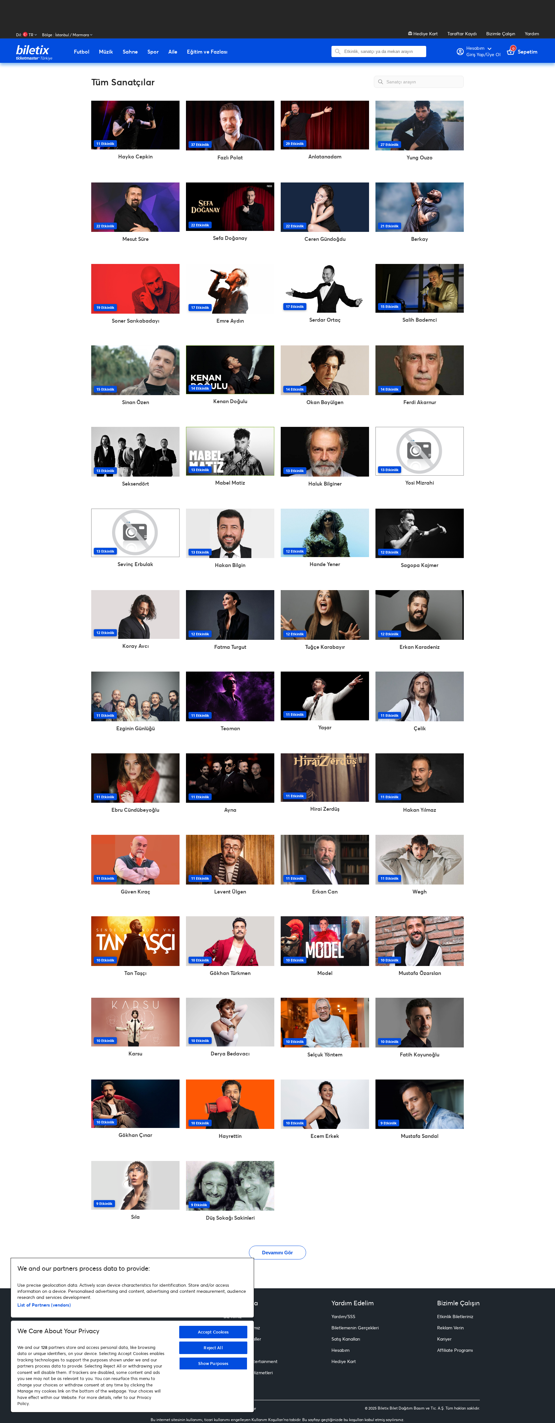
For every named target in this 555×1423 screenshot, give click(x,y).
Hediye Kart (425, 33)
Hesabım (340, 1350)
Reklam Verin (450, 1328)
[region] (132, 1335)
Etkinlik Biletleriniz (455, 1316)
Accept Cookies (213, 1332)
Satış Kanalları (345, 1339)
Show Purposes (213, 1363)
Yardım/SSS (343, 1316)
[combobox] (384, 51)
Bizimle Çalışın (500, 33)
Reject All (213, 1348)
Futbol (81, 51)
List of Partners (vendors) (44, 1305)
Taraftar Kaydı (462, 33)
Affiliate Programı (455, 1350)
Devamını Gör (277, 1252)
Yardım (532, 33)
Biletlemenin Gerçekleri (355, 1328)
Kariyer (444, 1339)
